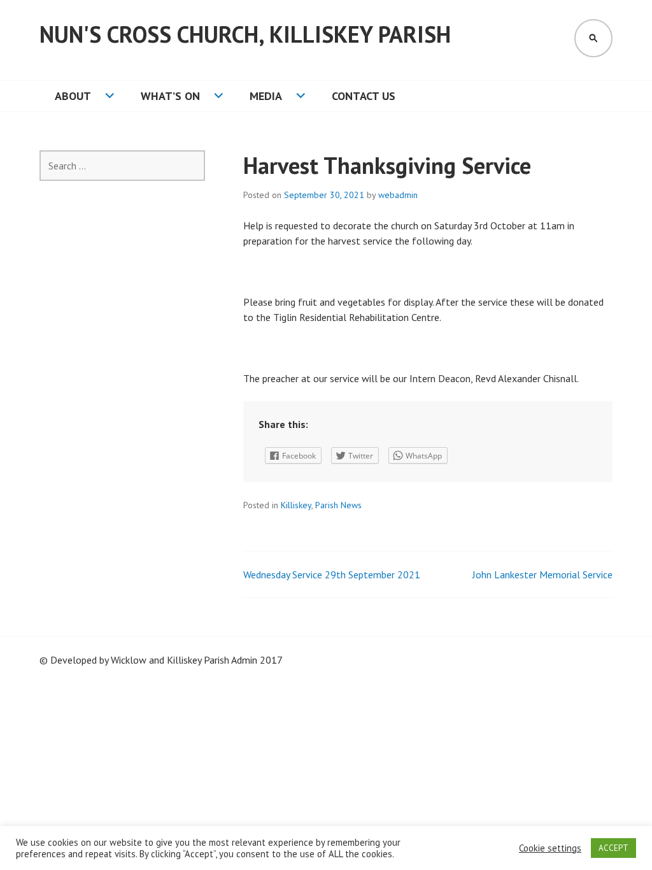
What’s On (170, 96)
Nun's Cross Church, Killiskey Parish (245, 34)
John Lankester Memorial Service (542, 574)
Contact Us (363, 96)
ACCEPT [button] (613, 848)
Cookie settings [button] (550, 848)
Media (266, 96)
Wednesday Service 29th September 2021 (331, 574)
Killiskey (296, 505)
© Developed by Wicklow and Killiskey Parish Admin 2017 (161, 659)
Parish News (338, 505)
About (73, 96)
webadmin (398, 195)
